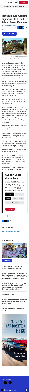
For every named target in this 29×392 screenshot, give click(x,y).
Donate (24, 2)
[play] (2, 390)
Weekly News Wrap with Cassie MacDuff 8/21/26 (13, 309)
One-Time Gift (19, 194)
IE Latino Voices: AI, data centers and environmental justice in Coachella (12, 267)
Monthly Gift (10, 194)
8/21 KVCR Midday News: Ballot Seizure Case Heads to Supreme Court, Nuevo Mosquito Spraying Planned (14, 301)
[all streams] (27, 390)
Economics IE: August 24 (8, 294)
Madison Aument (11, 25)
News (4, 216)
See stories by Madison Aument (11, 231)
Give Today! (10, 209)
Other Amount (14, 202)
